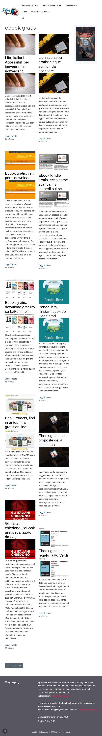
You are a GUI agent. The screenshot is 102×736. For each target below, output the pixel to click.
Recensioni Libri (30, 5)
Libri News (71, 5)
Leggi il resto (11, 136)
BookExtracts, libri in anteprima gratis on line (20, 422)
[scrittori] (85, 60)
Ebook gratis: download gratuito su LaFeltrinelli (20, 307)
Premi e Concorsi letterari (36, 11)
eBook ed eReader (52, 5)
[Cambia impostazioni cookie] (4, 731)
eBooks (11, 139)
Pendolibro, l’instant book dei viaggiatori (53, 311)
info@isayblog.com (60, 696)
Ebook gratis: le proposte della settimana (51, 440)
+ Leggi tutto (14, 666)
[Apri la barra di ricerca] (22, 18)
